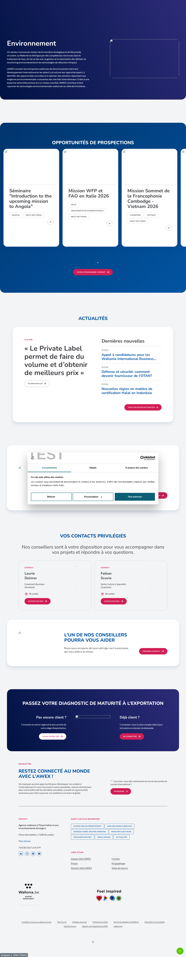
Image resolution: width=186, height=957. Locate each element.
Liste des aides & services (119, 826)
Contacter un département (87, 826)
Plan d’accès (25, 841)
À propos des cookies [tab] (136, 467)
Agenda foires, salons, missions (89, 831)
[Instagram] (27, 854)
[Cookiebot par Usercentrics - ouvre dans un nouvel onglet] (142, 458)
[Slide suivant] (98, 262)
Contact (116, 858)
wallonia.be (118, 926)
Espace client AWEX (81, 858)
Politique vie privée (79, 922)
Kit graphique (118, 863)
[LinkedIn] (21, 854)
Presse (74, 863)
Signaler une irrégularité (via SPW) (95, 926)
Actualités (121, 837)
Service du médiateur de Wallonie (126, 922)
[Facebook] (33, 854)
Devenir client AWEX (81, 868)
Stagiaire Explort (82, 837)
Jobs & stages (103, 837)
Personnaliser (91, 496)
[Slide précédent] (88, 262)
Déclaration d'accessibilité (154, 922)
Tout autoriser (135, 496)
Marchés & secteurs (121, 831)
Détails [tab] (93, 467)
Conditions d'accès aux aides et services (36, 922)
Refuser (51, 496)
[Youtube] (39, 854)
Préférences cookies (100, 922)
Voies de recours (120, 868)
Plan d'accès (62, 922)
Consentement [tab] (49, 467)
